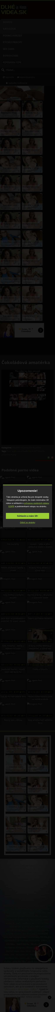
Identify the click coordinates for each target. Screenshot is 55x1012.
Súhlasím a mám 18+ (27, 516)
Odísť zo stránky (27, 522)
